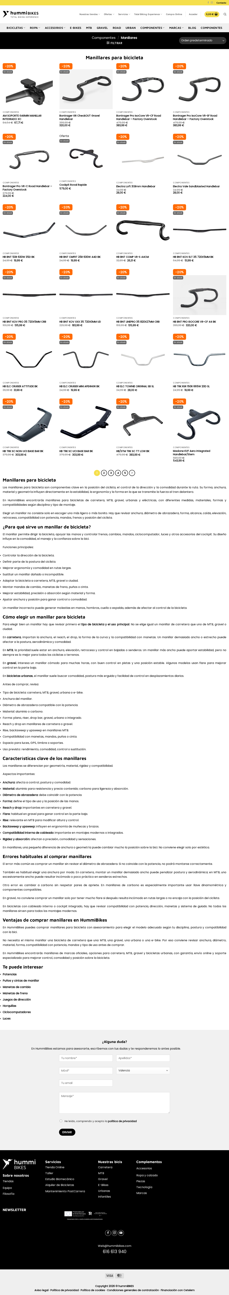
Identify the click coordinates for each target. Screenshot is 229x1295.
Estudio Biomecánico (59, 1179)
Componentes (211, 27)
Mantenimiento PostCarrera (65, 1191)
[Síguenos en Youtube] (121, 1233)
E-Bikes (103, 1185)
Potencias (10, 974)
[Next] (132, 473)
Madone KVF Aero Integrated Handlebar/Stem (191, 452)
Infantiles (104, 1197)
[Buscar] (225, 14)
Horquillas (9, 1006)
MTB (89, 27)
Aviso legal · (42, 1290)
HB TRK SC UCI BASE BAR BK (76, 451)
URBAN (131, 27)
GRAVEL (102, 27)
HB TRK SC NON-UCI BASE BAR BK (23, 451)
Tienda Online (54, 1167)
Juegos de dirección (17, 999)
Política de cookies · (94, 1290)
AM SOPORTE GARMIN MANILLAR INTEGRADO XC (22, 117)
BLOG (192, 27)
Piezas (140, 1181)
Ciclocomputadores (17, 1012)
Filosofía (8, 1194)
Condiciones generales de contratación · (134, 1290)
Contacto (221, 2)
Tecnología (144, 1187)
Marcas (141, 1193)
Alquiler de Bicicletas (59, 1185)
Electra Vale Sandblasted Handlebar (196, 186)
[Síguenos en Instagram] (212, 2)
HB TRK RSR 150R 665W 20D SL (191, 386)
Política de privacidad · (65, 1290)
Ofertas (108, 14)
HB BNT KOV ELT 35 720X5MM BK (193, 257)
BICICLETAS (15, 27)
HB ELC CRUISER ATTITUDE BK (20, 386)
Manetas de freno (15, 993)
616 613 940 (114, 1252)
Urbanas (104, 1191)
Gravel (103, 1179)
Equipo (7, 1188)
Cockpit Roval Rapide (73, 185)
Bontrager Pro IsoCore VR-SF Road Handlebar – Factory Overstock (195, 117)
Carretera (105, 1167)
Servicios (123, 14)
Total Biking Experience (147, 14)
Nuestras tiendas (88, 14)
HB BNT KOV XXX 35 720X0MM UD (80, 321)
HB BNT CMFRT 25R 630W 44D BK (80, 257)
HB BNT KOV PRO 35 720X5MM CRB (24, 321)
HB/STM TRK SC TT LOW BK (132, 451)
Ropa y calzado (147, 1175)
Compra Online (174, 14)
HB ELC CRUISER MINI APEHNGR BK (79, 386)
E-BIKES (75, 27)
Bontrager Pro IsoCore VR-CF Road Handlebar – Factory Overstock (138, 117)
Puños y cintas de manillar (21, 981)
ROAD (117, 27)
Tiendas (8, 1181)
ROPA (34, 27)
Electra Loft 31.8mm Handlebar (135, 186)
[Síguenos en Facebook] (208, 2)
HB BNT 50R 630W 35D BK (19, 257)
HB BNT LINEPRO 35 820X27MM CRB (138, 321)
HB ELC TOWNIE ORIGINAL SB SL (135, 386)
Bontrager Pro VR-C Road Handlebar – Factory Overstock (27, 188)
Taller (49, 1173)
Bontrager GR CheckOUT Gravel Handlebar (79, 117)
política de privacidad (122, 1121)
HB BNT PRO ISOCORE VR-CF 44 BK (194, 321)
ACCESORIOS (54, 27)
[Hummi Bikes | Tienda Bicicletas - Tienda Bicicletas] (20, 14)
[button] (193, 14)
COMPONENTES (151, 27)
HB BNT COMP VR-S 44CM (132, 257)
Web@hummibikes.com (114, 1246)
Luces (7, 1018)
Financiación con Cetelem (178, 1290)
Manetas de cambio (17, 987)
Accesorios (144, 1168)
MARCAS (175, 27)
